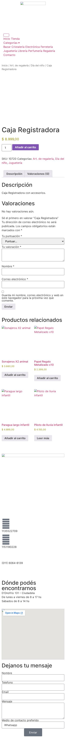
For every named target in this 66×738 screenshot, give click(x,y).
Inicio (6, 38)
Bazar (7, 46)
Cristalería (18, 46)
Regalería (49, 51)
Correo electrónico (15, 279)
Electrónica (32, 46)
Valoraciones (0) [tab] (38, 173)
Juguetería (10, 51)
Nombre (8, 266)
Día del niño (38, 65)
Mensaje (7, 701)
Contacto (9, 55)
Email (5, 692)
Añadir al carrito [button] (15, 375)
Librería (22, 51)
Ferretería (47, 46)
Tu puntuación (12, 236)
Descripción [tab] (14, 173)
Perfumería (35, 51)
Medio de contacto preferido (20, 720)
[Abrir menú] (6, 35)
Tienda (15, 38)
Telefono (7, 682)
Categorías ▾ (11, 42)
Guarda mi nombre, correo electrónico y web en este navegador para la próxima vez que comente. (32, 298)
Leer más (43, 438)
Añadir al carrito (25, 147)
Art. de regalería (19, 65)
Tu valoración (11, 246)
